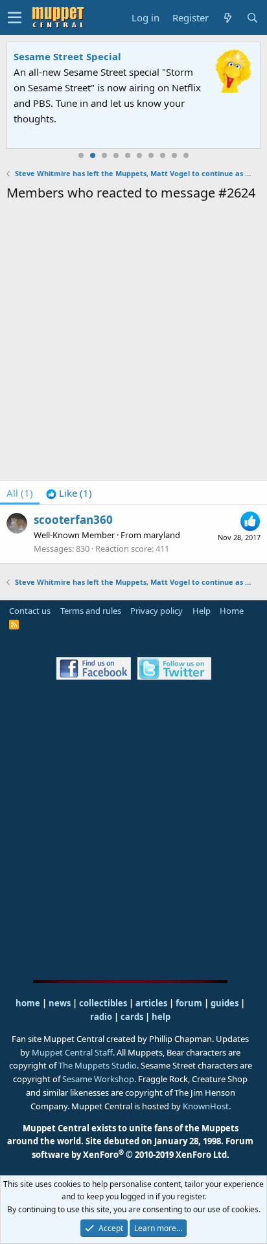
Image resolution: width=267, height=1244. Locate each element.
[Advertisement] (133, 343)
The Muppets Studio (97, 1065)
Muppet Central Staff (72, 1052)
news (60, 1003)
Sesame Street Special (67, 56)
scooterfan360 (73, 519)
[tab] (69, 492)
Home (232, 610)
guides (224, 1003)
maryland (161, 535)
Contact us (30, 610)
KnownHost (206, 1106)
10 (186, 155)
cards (132, 1017)
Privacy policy (156, 610)
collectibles (103, 1003)
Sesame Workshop (98, 1079)
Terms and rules (90, 610)
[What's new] (227, 18)
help (161, 1017)
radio (101, 1017)
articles (152, 1003)
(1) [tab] (19, 492)
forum (189, 1003)
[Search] (252, 18)
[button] (15, 17)
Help (201, 610)
